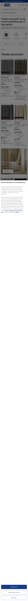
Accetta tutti (14, 587)
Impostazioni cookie (14, 592)
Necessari (14, 597)
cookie (17, 212)
